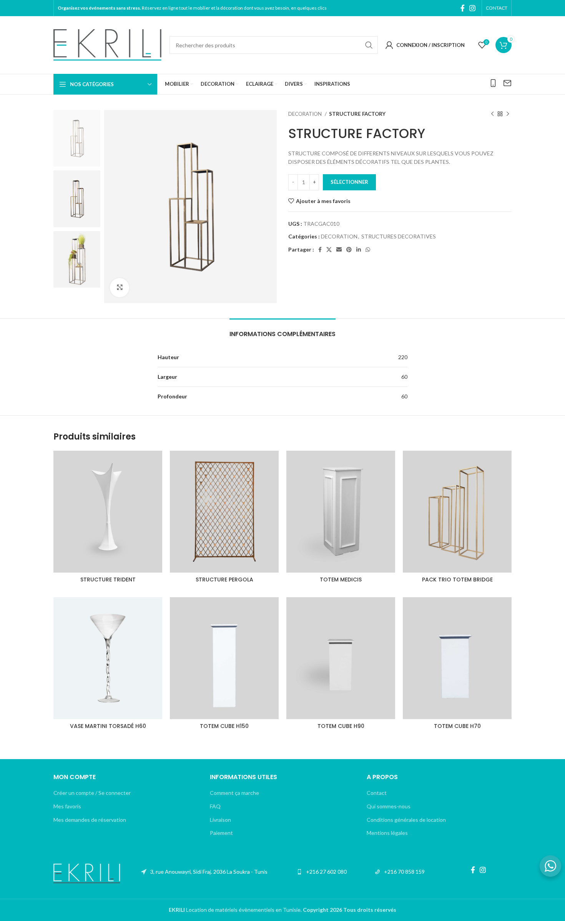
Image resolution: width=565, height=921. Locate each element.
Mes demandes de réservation (89, 819)
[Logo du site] (107, 44)
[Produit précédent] (492, 114)
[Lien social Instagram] (472, 8)
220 (402, 357)
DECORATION (305, 114)
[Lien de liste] (204, 872)
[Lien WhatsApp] (367, 250)
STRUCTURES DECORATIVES (398, 236)
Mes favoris (67, 806)
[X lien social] (329, 250)
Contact (377, 792)
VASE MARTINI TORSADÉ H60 (108, 726)
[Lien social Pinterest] (349, 250)
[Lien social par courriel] (339, 250)
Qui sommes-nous (388, 806)
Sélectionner (349, 182)
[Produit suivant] (508, 114)
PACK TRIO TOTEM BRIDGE (457, 579)
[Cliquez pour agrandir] (119, 287)
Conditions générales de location (406, 819)
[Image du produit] (107, 512)
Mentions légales (387, 832)
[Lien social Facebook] (462, 8)
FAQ (215, 806)
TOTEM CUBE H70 (457, 726)
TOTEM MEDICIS (341, 579)
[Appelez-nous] (493, 83)
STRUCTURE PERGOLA (224, 579)
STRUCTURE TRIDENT (108, 579)
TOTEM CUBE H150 (224, 726)
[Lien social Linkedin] (358, 250)
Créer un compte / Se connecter (92, 792)
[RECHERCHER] (369, 45)
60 (404, 376)
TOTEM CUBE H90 (340, 726)
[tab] (282, 330)
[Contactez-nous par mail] (507, 83)
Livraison (220, 819)
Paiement (221, 832)
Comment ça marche (234, 792)
